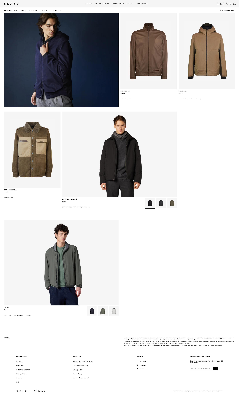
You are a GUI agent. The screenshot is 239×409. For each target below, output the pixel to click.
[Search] (217, 4)
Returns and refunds (23, 370)
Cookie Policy (77, 374)
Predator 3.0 (183, 91)
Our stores (41, 391)
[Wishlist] (230, 3)
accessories (162, 345)
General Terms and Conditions (83, 361)
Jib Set (6, 307)
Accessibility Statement (81, 378)
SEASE (221, 391)
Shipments (19, 365)
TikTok (142, 369)
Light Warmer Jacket (69, 199)
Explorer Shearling (10, 189)
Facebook (143, 361)
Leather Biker (125, 91)
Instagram (143, 365)
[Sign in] (227, 4)
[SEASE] (11, 4)
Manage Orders (21, 374)
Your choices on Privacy (81, 365)
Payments (19, 361)
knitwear (144, 345)
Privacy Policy (77, 370)
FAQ (17, 382)
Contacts (19, 378)
